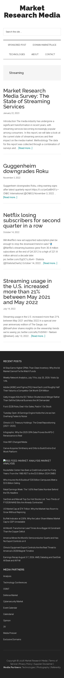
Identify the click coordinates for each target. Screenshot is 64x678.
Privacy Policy (25, 664)
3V (4, 627)
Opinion (7, 620)
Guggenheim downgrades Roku (26, 168)
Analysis (7, 576)
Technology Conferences (15, 582)
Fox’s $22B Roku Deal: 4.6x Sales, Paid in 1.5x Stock (27, 406)
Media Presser (10, 633)
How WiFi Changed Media (15, 442)
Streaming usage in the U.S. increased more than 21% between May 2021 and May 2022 (27, 291)
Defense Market (10, 595)
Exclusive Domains (12, 639)
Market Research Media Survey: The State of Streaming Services (26, 98)
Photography (43, 667)
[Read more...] (25, 148)
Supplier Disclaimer (43, 664)
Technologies (28, 667)
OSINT (6, 589)
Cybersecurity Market (13, 601)
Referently (56, 667)
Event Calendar (10, 608)
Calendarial (8, 614)
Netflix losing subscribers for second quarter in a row (31, 220)
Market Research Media (32, 11)
